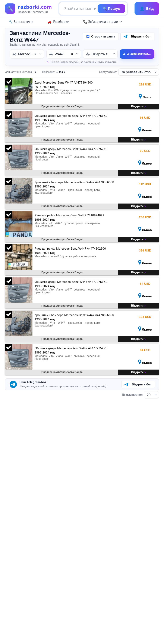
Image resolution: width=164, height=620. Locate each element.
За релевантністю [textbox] (136, 72)
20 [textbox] (149, 394)
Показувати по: (132, 394)
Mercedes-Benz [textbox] (30, 54)
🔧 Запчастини (21, 21)
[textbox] (100, 53)
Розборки (61, 21)
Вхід (147, 8)
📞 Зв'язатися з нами (100, 21)
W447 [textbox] (64, 54)
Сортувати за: (108, 71)
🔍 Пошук (111, 8)
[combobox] (27, 54)
